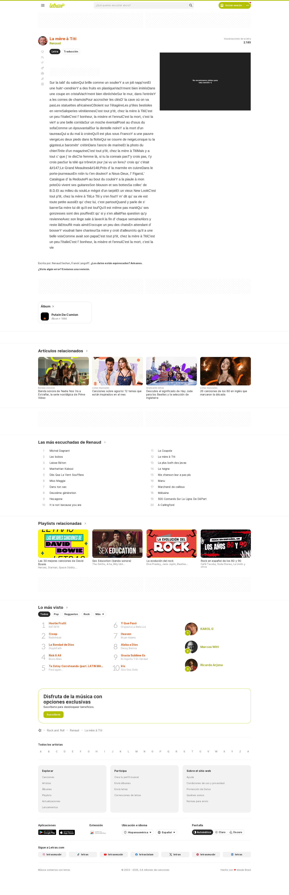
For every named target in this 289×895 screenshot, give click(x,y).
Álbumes (47, 789)
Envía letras (121, 789)
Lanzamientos (50, 807)
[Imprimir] (42, 73)
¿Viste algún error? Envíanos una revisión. (64, 269)
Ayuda (190, 777)
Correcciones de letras (127, 795)
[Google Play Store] (47, 832)
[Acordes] (42, 68)
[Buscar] (190, 5)
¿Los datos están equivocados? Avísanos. (117, 263)
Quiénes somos (195, 795)
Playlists (47, 795)
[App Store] (67, 832)
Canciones (48, 777)
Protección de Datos (199, 789)
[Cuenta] (247, 5)
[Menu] (42, 5)
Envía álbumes (122, 783)
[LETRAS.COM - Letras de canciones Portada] (57, 5)
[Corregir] (42, 78)
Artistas (46, 783)
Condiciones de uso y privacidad (205, 783)
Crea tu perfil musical (126, 777)
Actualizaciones (51, 801)
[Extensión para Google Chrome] (98, 832)
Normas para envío (197, 801)
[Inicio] (39, 730)
